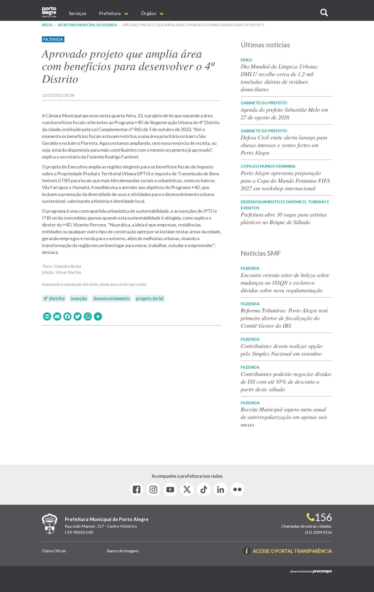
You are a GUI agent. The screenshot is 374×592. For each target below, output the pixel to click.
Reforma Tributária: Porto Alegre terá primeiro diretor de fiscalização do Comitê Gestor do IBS (284, 317)
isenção (79, 298)
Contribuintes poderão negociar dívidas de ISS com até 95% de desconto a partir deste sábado (286, 381)
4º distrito (54, 298)
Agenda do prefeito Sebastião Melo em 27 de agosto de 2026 (284, 113)
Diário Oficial (54, 550)
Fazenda (53, 39)
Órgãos (149, 13)
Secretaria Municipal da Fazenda (87, 25)
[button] (324, 12)
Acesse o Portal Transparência (292, 551)
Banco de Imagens (123, 550)
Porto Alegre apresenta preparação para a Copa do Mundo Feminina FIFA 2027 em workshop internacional (285, 180)
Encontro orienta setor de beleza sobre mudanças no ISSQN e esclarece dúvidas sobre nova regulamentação (285, 282)
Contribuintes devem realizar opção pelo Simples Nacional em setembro (281, 349)
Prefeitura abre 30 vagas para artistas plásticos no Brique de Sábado (284, 218)
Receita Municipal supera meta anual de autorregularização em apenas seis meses (284, 416)
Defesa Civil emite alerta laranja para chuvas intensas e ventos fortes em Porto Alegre (284, 144)
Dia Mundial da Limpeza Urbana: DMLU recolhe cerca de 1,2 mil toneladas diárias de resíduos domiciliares (280, 77)
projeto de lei (149, 298)
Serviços (77, 13)
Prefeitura (110, 13)
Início (47, 25)
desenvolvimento (111, 298)
